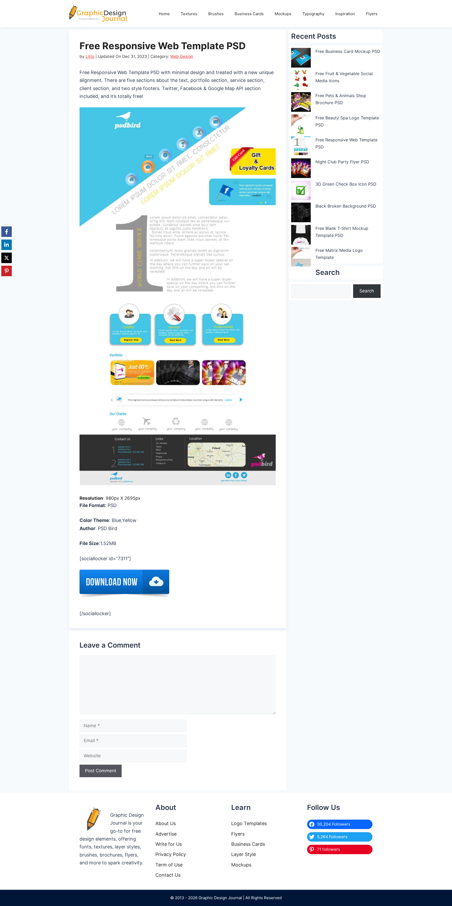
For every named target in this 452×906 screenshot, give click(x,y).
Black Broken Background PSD (345, 206)
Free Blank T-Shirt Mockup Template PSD (341, 232)
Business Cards (249, 13)
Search (366, 290)
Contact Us (167, 875)
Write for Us (168, 844)
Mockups (283, 13)
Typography (313, 13)
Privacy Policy (170, 854)
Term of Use (169, 865)
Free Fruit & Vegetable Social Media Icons (344, 77)
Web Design (181, 56)
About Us (165, 823)
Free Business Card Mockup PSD (347, 51)
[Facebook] (6, 231)
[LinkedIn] (6, 245)
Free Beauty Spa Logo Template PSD (347, 121)
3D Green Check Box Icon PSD (345, 184)
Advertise (166, 834)
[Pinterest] (6, 271)
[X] (6, 258)
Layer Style (243, 854)
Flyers (371, 13)
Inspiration (345, 13)
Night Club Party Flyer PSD (342, 161)
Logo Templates (249, 823)
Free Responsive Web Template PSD (346, 143)
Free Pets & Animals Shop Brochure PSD (340, 99)
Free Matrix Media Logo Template (339, 254)
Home (164, 13)
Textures (189, 13)
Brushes (216, 13)
